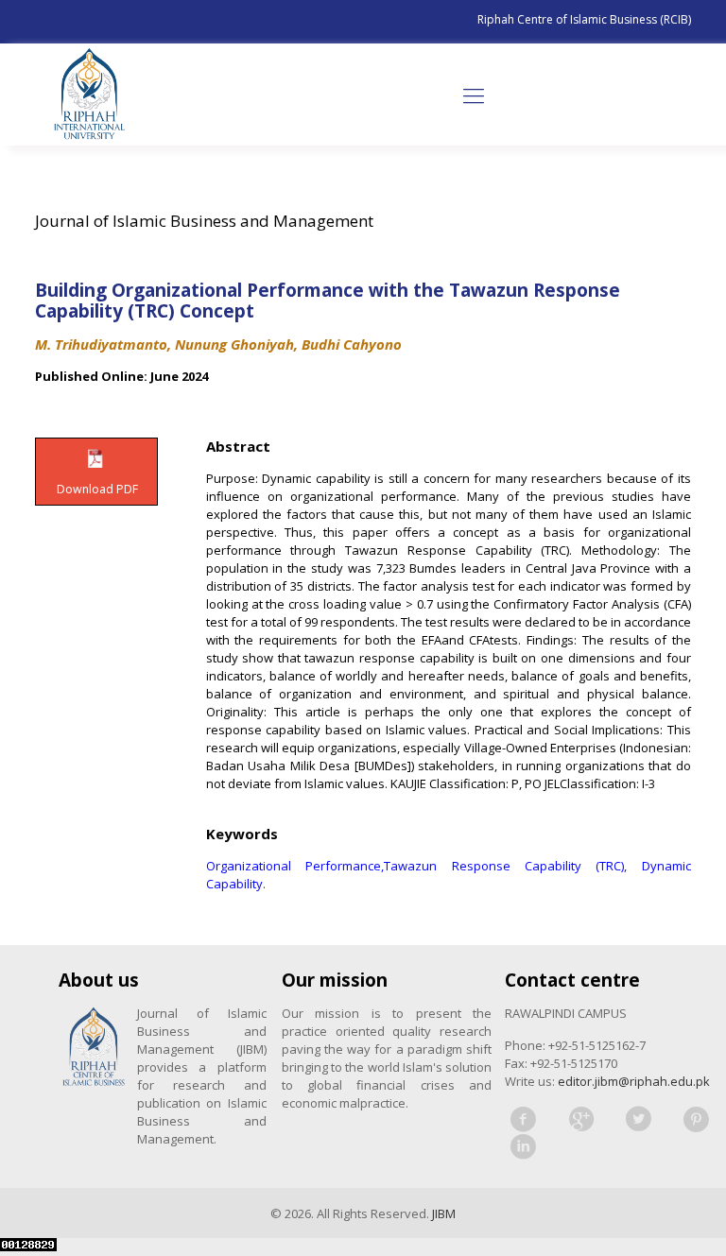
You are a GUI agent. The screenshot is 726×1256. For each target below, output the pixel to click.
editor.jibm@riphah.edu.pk (634, 1081)
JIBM (444, 1213)
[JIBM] (89, 95)
